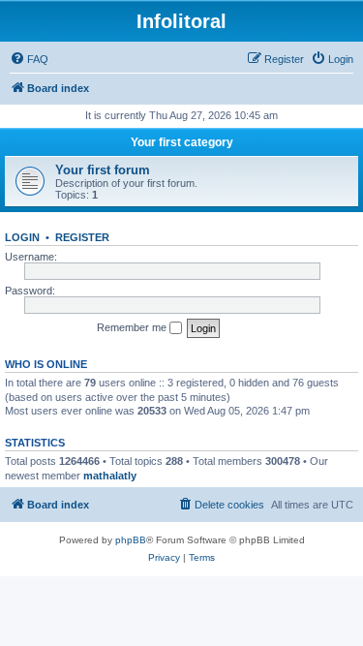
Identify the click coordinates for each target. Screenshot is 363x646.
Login (22, 237)
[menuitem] (29, 59)
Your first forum (102, 170)
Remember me (133, 327)
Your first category (182, 142)
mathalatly (109, 475)
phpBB (130, 540)
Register (82, 237)
